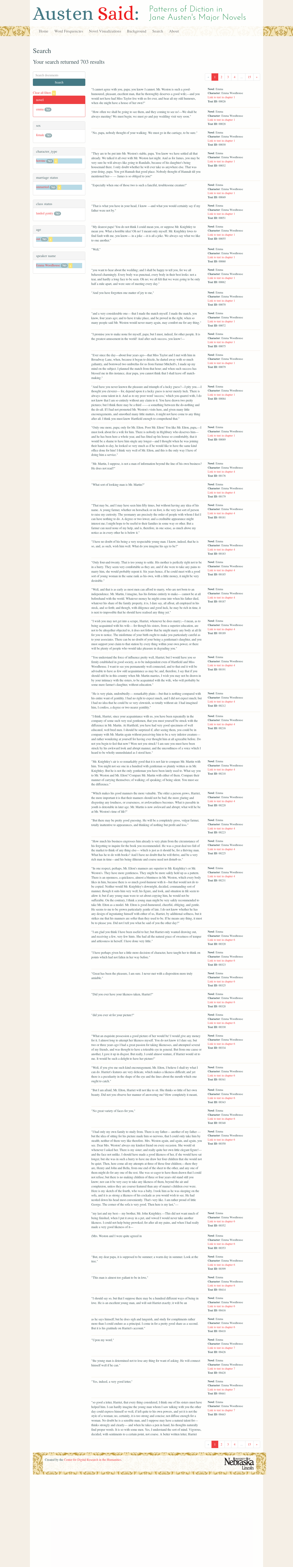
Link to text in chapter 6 (221, 940)
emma (40, 109)
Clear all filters (44, 92)
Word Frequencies (68, 30)
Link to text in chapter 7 (221, 1348)
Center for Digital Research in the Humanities (92, 1459)
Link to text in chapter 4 (221, 471)
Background (136, 30)
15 (249, 77)
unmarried (42, 187)
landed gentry (44, 213)
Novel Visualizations (105, 30)
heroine (40, 160)
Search (157, 30)
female (40, 135)
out (38, 239)
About (174, 30)
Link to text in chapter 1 (221, 97)
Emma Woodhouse (48, 265)
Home (43, 30)
